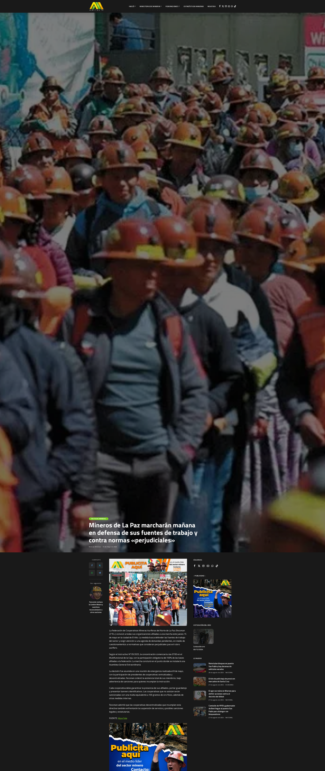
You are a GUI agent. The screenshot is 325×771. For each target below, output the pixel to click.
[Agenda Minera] (96, 6)
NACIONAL (229, 672)
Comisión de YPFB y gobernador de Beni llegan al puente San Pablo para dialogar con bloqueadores (222, 710)
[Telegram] (100, 573)
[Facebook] (220, 6)
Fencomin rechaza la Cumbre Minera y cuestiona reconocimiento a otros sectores (96, 607)
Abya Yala (122, 718)
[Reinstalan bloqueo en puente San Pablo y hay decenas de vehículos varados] (199, 668)
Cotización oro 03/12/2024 (199, 648)
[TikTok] (235, 6)
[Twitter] (223, 6)
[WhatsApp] (232, 6)
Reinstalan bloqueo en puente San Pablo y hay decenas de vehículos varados (221, 666)
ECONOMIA (229, 685)
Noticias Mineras (98, 519)
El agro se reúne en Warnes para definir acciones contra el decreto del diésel (222, 693)
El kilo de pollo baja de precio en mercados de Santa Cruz (222, 680)
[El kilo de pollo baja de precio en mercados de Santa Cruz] (199, 681)
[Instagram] (226, 6)
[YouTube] (229, 6)
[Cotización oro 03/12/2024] (203, 636)
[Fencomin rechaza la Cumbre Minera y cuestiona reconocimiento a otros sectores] (96, 592)
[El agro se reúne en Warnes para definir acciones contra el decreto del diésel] (199, 695)
